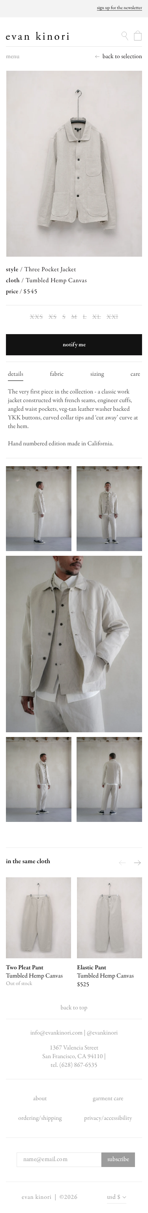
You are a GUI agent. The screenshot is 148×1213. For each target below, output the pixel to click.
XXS (37, 317)
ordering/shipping (40, 1118)
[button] (12, 58)
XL (97, 317)
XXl (113, 317)
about (40, 1098)
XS (53, 317)
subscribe (118, 1159)
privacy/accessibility (108, 1118)
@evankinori (102, 1033)
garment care (108, 1098)
